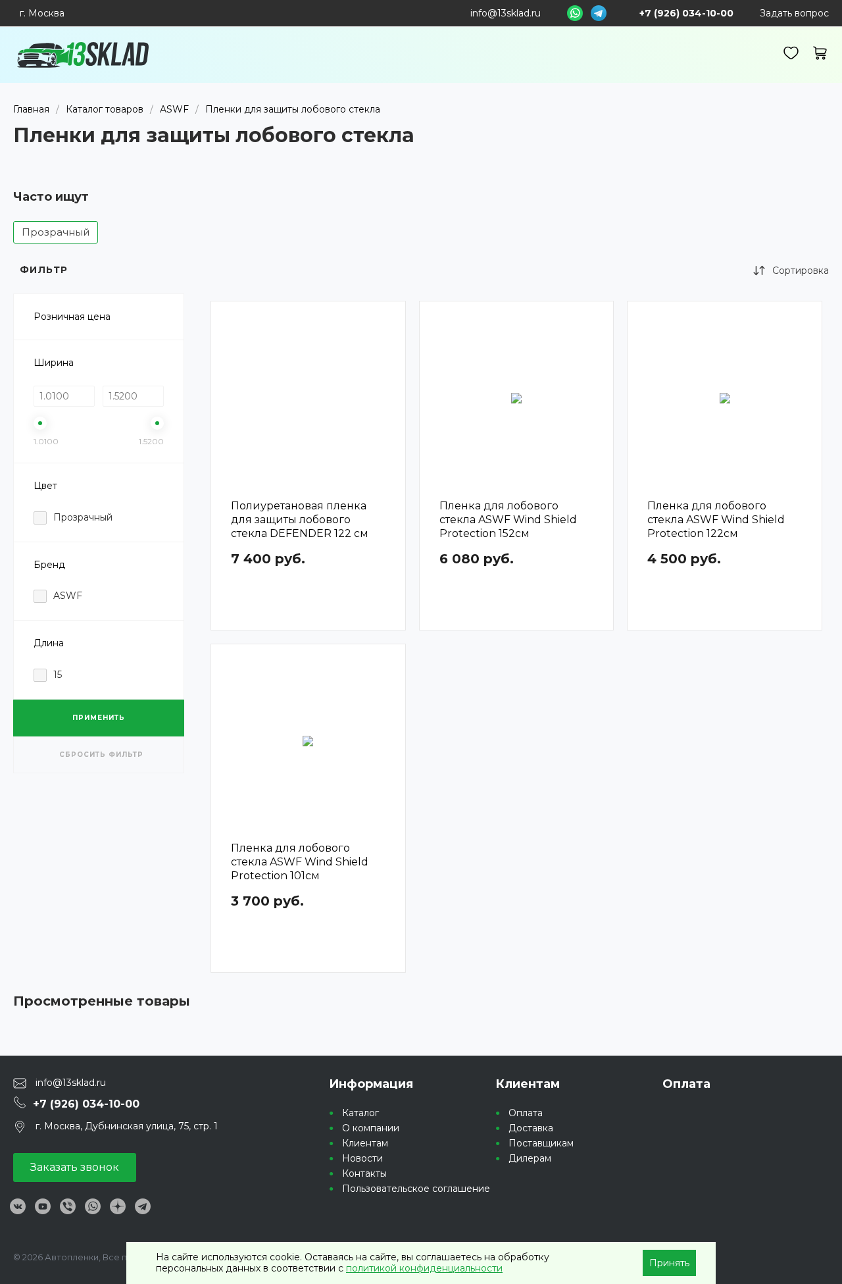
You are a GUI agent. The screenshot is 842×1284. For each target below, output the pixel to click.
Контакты (364, 1173)
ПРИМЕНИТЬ (98, 717)
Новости (362, 1158)
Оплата (525, 1113)
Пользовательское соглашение (416, 1188)
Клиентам (365, 1143)
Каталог (360, 1113)
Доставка (530, 1128)
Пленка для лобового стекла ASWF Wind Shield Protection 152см (508, 520)
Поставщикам (541, 1143)
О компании (370, 1128)
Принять (669, 1263)
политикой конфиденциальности (424, 1268)
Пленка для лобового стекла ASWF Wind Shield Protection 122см (716, 520)
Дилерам (529, 1158)
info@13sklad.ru (505, 13)
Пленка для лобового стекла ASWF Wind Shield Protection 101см (299, 862)
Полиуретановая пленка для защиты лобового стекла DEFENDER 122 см (299, 520)
